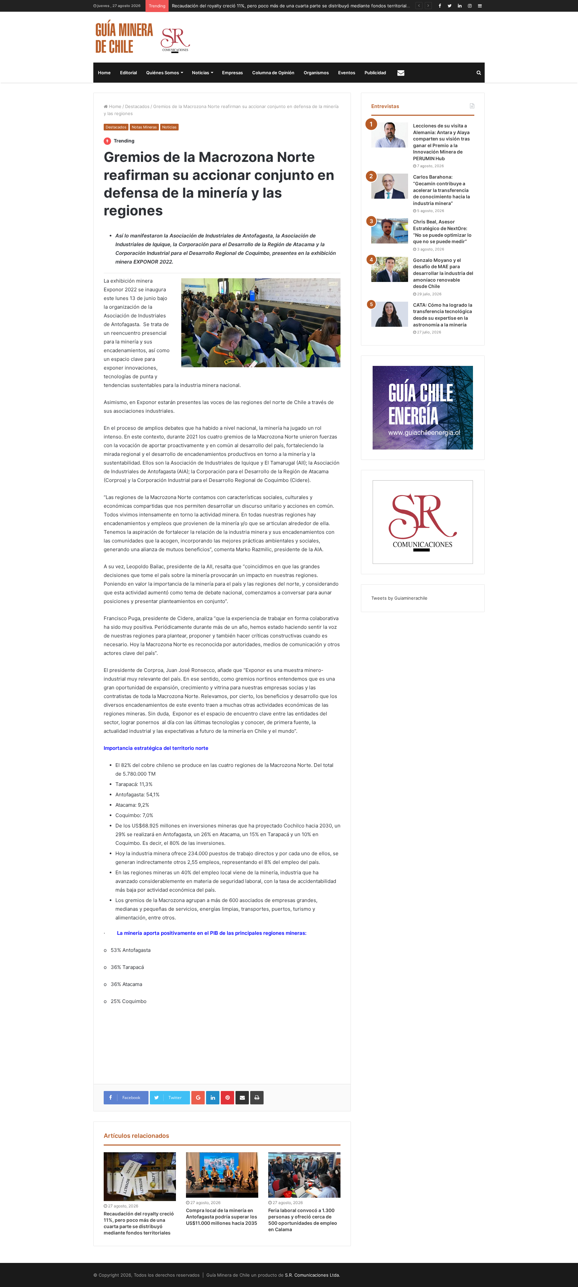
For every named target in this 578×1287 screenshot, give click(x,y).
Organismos (316, 72)
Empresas (232, 72)
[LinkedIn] (460, 6)
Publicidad (375, 72)
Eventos (346, 72)
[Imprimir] (257, 1097)
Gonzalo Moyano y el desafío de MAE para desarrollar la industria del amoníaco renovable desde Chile (443, 273)
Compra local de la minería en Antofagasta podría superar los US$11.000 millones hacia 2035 (221, 1216)
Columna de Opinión (273, 72)
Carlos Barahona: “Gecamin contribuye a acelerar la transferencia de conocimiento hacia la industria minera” (441, 190)
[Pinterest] (227, 1097)
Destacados (137, 106)
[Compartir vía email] (242, 1097)
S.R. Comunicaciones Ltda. (312, 1275)
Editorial (128, 72)
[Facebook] (440, 6)
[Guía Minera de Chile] (142, 37)
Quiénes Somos (162, 72)
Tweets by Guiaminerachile (399, 598)
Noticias (200, 72)
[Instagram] (470, 6)
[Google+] (198, 1097)
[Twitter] (450, 6)
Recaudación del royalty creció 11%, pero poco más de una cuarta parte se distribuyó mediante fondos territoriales (291, 5)
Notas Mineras (144, 127)
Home (104, 72)
